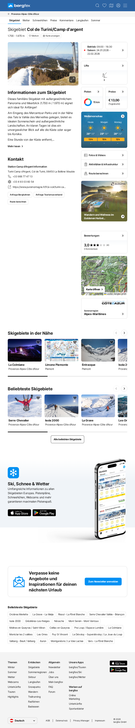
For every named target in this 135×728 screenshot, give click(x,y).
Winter (11, 667)
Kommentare (66, 20)
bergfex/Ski (75, 672)
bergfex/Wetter (77, 676)
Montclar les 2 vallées (20, 634)
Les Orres (42, 634)
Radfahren (33, 701)
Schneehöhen (40, 20)
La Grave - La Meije (43, 614)
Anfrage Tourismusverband (49, 194)
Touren (11, 691)
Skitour (32, 676)
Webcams (13, 681)
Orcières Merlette (18, 614)
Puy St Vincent (60, 634)
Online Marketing (74, 697)
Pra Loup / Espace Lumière (89, 627)
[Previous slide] (116, 333)
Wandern (33, 691)
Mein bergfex (56, 681)
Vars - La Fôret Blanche (100, 641)
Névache (59, 620)
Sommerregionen (37, 672)
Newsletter (54, 667)
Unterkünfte (14, 686)
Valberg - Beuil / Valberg (22, 641)
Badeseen (33, 706)
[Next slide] (124, 333)
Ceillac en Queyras (60, 627)
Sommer (95, 20)
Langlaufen (82, 20)
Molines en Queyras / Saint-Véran (27, 627)
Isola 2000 (15, 620)
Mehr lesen (14, 146)
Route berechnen (18, 201)
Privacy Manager (81, 720)
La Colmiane (114, 627)
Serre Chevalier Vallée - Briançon (106, 614)
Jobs (51, 672)
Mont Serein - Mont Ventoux (84, 620)
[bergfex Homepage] (19, 5)
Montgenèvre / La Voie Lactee (67, 641)
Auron (43, 641)
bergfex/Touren (77, 667)
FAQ (51, 686)
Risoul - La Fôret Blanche (71, 614)
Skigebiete (34, 667)
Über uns (53, 676)
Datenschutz (62, 720)
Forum (52, 691)
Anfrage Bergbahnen (20, 194)
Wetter (26, 20)
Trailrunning (34, 696)
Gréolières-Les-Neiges (37, 620)
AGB (48, 720)
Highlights (13, 696)
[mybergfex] (118, 5)
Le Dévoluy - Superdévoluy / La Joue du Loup (97, 634)
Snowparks (34, 686)
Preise (53, 20)
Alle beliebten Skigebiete (67, 439)
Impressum (100, 720)
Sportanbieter (76, 708)
